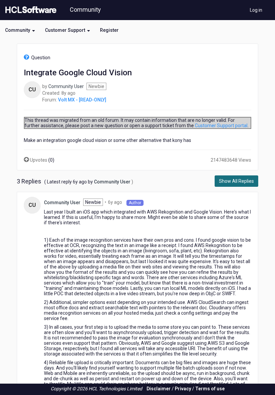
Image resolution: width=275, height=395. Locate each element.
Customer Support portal (221, 125)
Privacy (183, 388)
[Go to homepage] (29, 10)
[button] (20, 30)
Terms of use (210, 388)
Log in (256, 10)
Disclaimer (159, 388)
